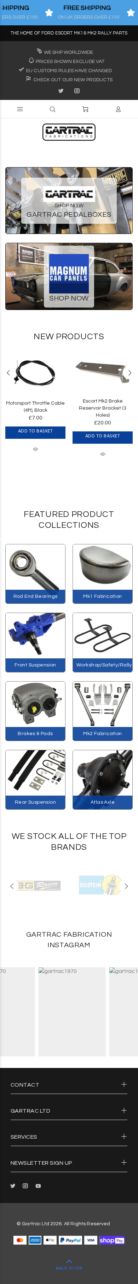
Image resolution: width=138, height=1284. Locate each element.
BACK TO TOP (69, 1268)
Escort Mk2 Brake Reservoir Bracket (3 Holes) (102, 408)
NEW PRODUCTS (69, 336)
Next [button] (129, 372)
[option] (35, 397)
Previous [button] (8, 372)
